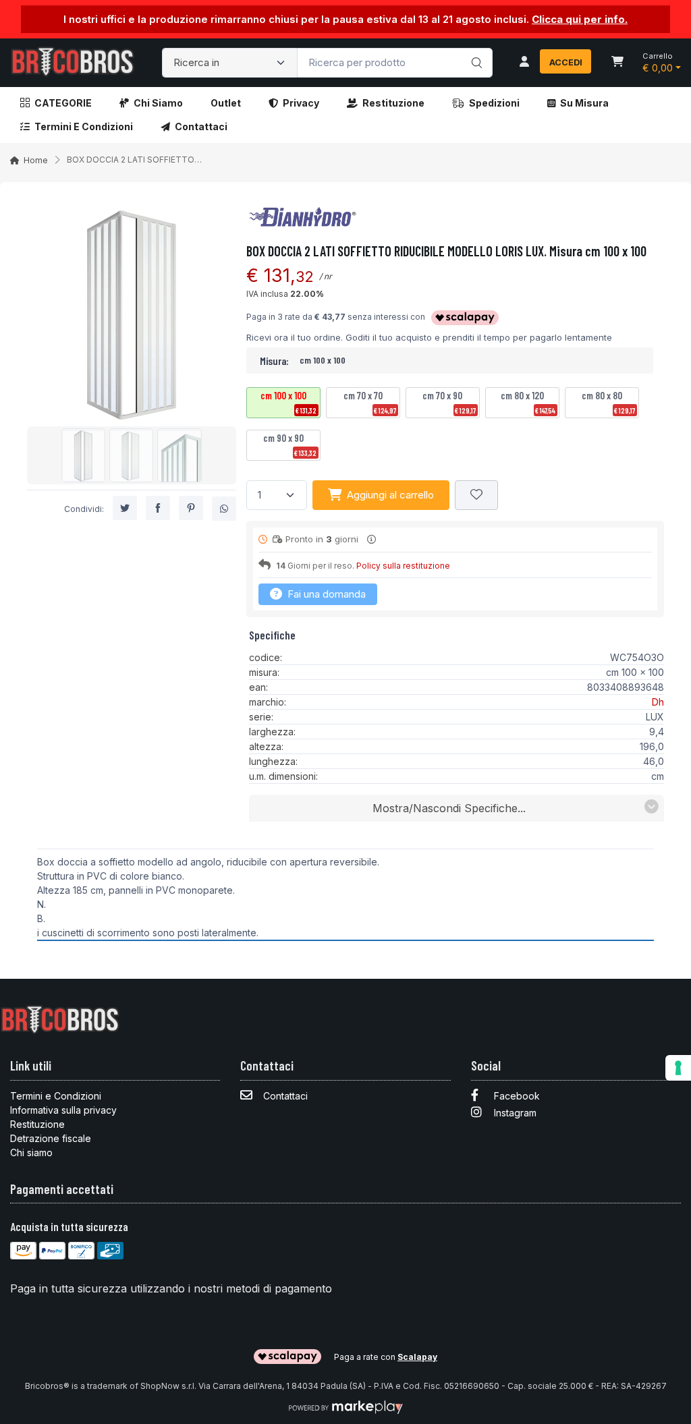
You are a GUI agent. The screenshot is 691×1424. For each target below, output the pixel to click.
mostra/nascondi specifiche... (449, 808)
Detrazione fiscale (50, 1138)
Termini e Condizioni (83, 126)
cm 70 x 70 (370, 402)
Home (36, 160)
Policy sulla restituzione (403, 566)
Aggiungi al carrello (390, 494)
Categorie (63, 103)
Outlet (226, 103)
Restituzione (393, 103)
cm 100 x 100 (288, 402)
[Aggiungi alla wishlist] (476, 495)
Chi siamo (158, 103)
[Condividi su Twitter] (125, 508)
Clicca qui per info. (580, 19)
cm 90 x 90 (290, 444)
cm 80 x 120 (528, 402)
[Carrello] (617, 62)
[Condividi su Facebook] (158, 508)
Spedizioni (494, 103)
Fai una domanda (325, 594)
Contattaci (201, 126)
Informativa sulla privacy (63, 1110)
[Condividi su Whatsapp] (224, 508)
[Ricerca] (475, 48)
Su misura (584, 103)
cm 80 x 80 (609, 402)
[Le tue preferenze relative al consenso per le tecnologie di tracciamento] (678, 1068)
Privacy (301, 103)
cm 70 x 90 (449, 402)
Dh (658, 702)
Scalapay (417, 1357)
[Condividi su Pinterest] (191, 508)
